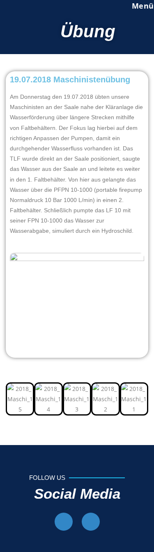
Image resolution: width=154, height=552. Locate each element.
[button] (14, 399)
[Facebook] (64, 522)
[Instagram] (91, 522)
